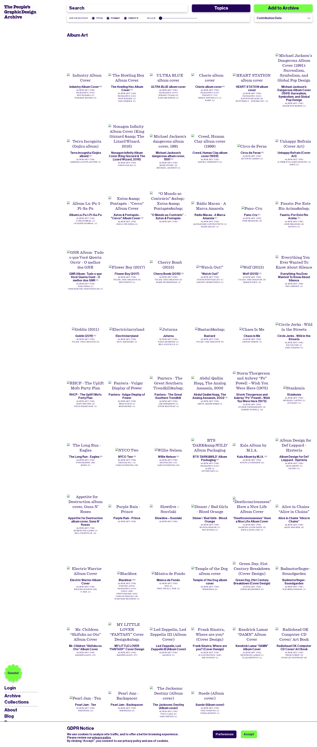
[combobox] (127, 8)
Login (10, 688)
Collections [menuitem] (16, 702)
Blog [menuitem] (9, 716)
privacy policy (101, 737)
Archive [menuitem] (12, 695)
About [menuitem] (10, 710)
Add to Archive (283, 8)
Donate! (13, 673)
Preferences (225, 734)
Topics (221, 8)
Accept (249, 734)
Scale (151, 18)
